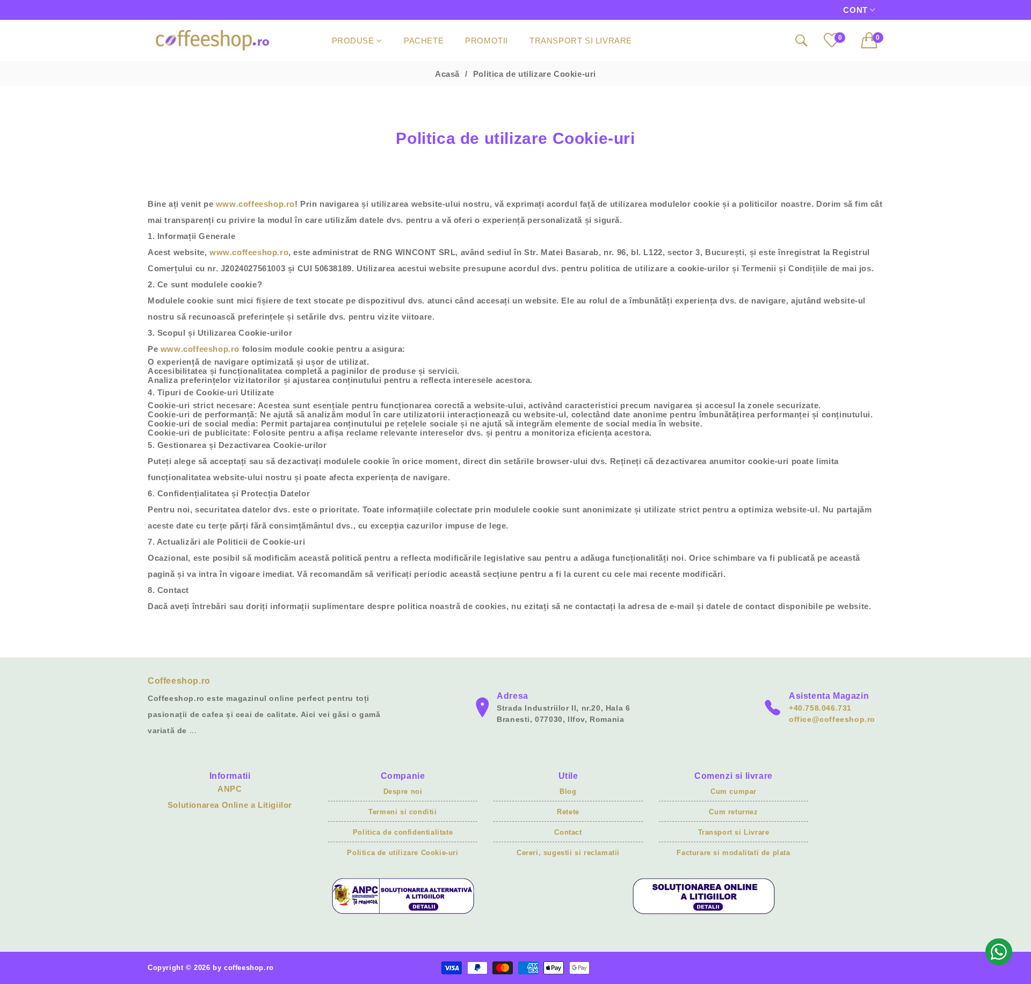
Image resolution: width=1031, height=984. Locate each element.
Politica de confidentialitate (403, 832)
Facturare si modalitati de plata (733, 853)
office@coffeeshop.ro (832, 719)
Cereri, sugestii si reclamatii (568, 853)
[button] (872, 40)
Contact (568, 832)
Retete (568, 812)
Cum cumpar (733, 791)
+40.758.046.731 (820, 708)
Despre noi (403, 791)
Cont (856, 10)
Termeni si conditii (402, 812)
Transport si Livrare (733, 832)
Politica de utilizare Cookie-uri (402, 853)
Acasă (447, 73)
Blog (568, 791)
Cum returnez (733, 812)
